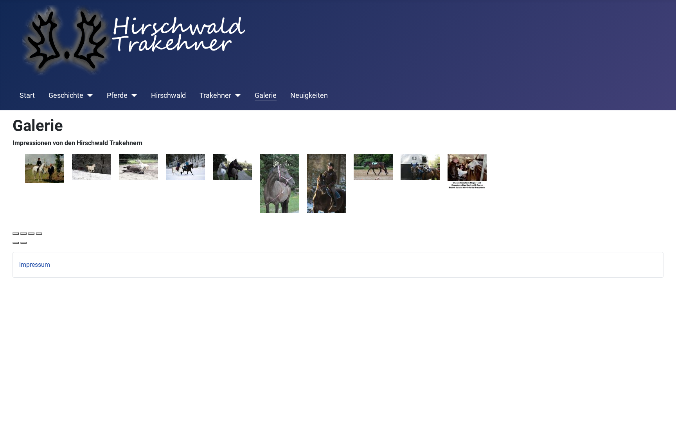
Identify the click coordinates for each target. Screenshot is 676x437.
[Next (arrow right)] (23, 243)
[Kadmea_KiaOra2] (185, 166)
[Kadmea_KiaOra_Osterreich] (232, 166)
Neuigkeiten (309, 95)
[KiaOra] (279, 183)
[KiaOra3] (373, 166)
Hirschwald (168, 95)
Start (27, 95)
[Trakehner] (236, 95)
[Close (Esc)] (16, 233)
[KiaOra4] (420, 166)
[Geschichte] (88, 95)
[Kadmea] (91, 166)
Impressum (34, 264)
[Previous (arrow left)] (16, 243)
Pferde (117, 95)
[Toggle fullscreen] (31, 233)
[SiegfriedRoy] (467, 171)
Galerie (266, 95)
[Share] (23, 233)
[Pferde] (132, 95)
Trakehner (215, 95)
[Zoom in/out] (39, 233)
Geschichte (66, 95)
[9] (44, 168)
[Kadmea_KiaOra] (138, 166)
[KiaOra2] (326, 183)
